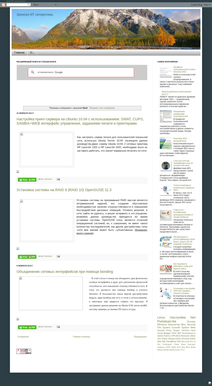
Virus (179, 347)
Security (191, 324)
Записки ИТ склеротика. (35, 14)
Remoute (185, 336)
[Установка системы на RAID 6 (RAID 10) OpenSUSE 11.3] (18, 249)
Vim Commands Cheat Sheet (171, 344)
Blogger (167, 333)
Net (192, 317)
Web (193, 327)
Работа (167, 336)
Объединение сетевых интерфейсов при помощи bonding (65, 272)
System (185, 327)
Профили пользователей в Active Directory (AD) (184, 69)
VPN (173, 336)
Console (176, 327)
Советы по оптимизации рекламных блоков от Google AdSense (183, 213)
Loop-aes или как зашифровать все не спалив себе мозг (183, 163)
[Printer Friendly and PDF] (27, 180)
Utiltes (192, 336)
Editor (192, 339)
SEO (179, 333)
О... (32, 52)
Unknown (48, 179)
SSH (179, 341)
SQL (164, 341)
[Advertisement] (82, 92)
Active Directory (182, 339)
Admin (160, 336)
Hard (193, 330)
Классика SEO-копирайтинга (180, 139)
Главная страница (81, 337)
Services (185, 330)
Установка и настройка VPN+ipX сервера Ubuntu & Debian (184, 291)
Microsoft (185, 341)
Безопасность (188, 333)
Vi (194, 341)
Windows (162, 324)
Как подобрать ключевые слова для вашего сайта (183, 266)
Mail (159, 341)
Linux (161, 317)
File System (163, 327)
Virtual (164, 339)
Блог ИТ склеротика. (16, 1)
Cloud (160, 333)
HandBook (171, 341)
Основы (191, 321)
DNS (174, 333)
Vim (159, 339)
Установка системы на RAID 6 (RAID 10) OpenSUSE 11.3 (64, 190)
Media (193, 347)
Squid (173, 347)
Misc (183, 324)
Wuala (166, 350)
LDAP (168, 347)
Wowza (160, 350)
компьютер (174, 324)
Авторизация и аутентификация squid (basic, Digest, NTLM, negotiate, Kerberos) (184, 240)
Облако (171, 339)
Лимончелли (174, 350)
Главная (19, 52)
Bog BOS (186, 347)
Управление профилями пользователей (180, 113)
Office (182, 350)
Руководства (166, 321)
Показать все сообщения (102, 108)
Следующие (23, 337)
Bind (178, 336)
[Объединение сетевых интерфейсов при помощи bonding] (18, 319)
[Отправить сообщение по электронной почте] (58, 179)
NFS (191, 341)
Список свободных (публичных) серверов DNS (183, 187)
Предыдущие (140, 337)
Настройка (178, 317)
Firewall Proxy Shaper (168, 330)
